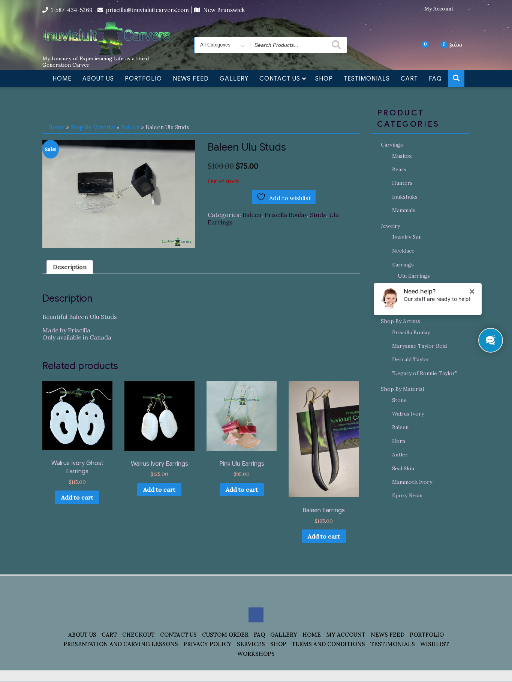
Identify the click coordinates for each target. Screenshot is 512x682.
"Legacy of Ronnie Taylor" (424, 373)
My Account (439, 9)
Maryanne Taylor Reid (419, 345)
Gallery (234, 78)
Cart (409, 78)
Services (251, 644)
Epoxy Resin (407, 495)
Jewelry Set (406, 237)
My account (345, 634)
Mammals (403, 210)
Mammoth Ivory (412, 482)
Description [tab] (70, 267)
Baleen (130, 127)
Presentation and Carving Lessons (120, 644)
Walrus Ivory (408, 413)
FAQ (435, 78)
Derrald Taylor (411, 359)
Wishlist (434, 644)
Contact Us (279, 78)
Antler (400, 454)
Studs (318, 214)
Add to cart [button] (77, 497)
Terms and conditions (328, 644)
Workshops (256, 653)
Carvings (392, 144)
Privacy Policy (207, 644)
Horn (398, 441)
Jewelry (390, 226)
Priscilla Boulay (286, 214)
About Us (98, 78)
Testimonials (367, 78)
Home (62, 78)
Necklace (403, 250)
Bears (399, 169)
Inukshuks (405, 196)
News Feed (191, 78)
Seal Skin (403, 468)
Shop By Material (92, 127)
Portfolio (143, 78)
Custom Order (225, 634)
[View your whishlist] (419, 44)
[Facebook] (464, 9)
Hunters (402, 182)
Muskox (402, 156)
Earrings (403, 264)
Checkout (138, 634)
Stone (399, 400)
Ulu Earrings (414, 275)
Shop (324, 78)
